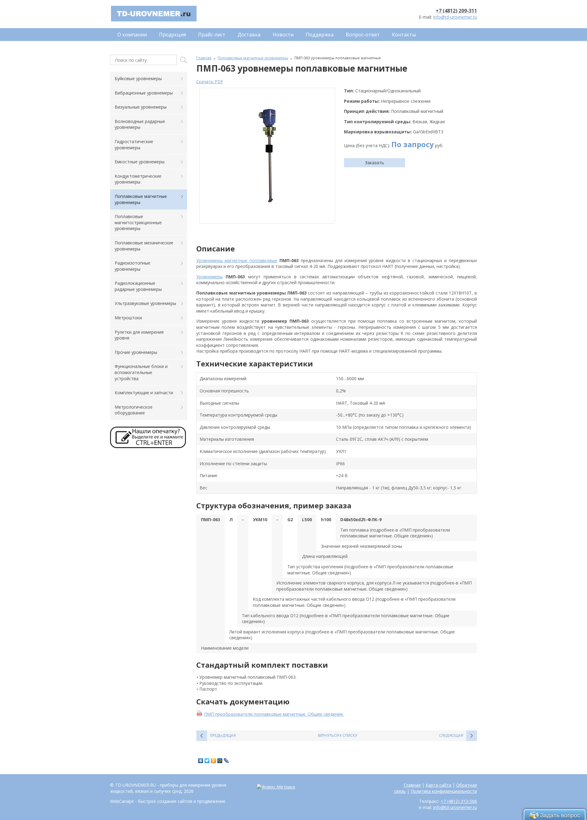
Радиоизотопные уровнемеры (132, 266)
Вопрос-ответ (363, 34)
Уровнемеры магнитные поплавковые (236, 260)
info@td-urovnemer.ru (455, 17)
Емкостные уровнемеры (139, 162)
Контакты (404, 34)
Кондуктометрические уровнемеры (138, 179)
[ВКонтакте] (201, 761)
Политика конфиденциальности (444, 791)
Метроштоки (128, 318)
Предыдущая (223, 735)
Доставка (249, 34)
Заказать (374, 162)
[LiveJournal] (226, 761)
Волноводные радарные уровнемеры (140, 124)
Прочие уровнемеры (136, 352)
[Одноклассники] (213, 761)
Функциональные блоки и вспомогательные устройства (141, 372)
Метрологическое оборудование (134, 410)
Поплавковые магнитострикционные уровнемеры (138, 222)
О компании (132, 34)
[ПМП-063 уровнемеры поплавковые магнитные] (267, 156)
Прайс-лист (211, 34)
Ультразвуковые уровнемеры (145, 303)
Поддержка (320, 34)
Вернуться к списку (337, 735)
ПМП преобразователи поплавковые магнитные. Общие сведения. (274, 714)
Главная (203, 57)
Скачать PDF (209, 81)
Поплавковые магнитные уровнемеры (253, 57)
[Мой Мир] (220, 761)
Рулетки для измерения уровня (139, 335)
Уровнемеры (209, 277)
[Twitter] (207, 761)
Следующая (451, 735)
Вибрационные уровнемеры (144, 93)
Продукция (172, 34)
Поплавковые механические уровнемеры (144, 246)
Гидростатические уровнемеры (134, 144)
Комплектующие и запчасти (144, 392)
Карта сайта (438, 785)
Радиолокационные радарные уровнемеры (138, 286)
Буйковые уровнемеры (138, 78)
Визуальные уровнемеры (141, 107)
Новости (283, 34)
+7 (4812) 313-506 (459, 801)
